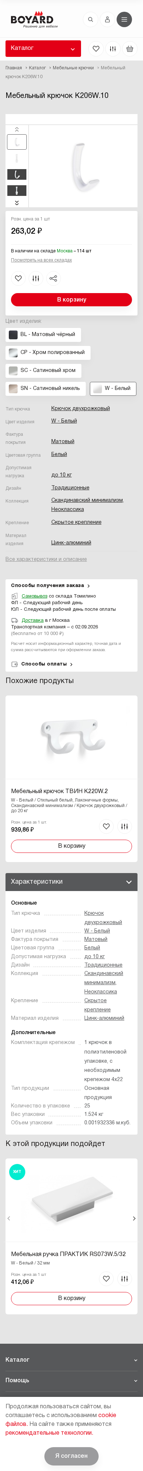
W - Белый (64, 421)
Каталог (22, 48)
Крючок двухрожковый (80, 408)
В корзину (71, 300)
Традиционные (70, 488)
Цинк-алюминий (71, 543)
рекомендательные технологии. (49, 1433)
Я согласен (71, 1456)
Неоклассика (67, 509)
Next (17, 203)
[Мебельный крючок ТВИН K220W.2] (71, 778)
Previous (17, 129)
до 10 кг (61, 475)
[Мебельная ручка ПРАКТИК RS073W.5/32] (71, 1236)
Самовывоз (34, 596)
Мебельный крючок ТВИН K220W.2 (59, 791)
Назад (9, 1218)
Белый (59, 454)
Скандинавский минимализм (87, 500)
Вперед (134, 1218)
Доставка (33, 620)
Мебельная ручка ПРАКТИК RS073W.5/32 (68, 1254)
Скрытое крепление (76, 522)
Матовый (62, 441)
